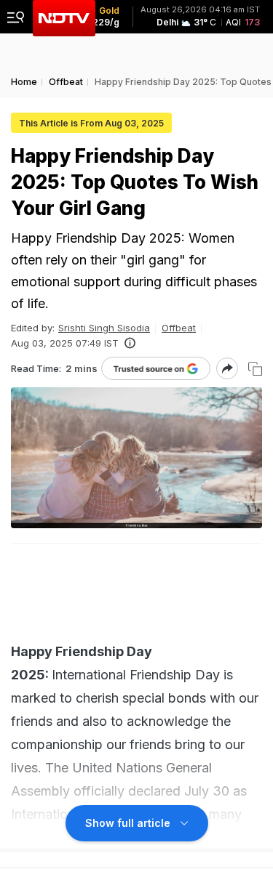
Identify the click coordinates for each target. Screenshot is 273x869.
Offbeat (179, 328)
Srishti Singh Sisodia (104, 328)
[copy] (255, 369)
